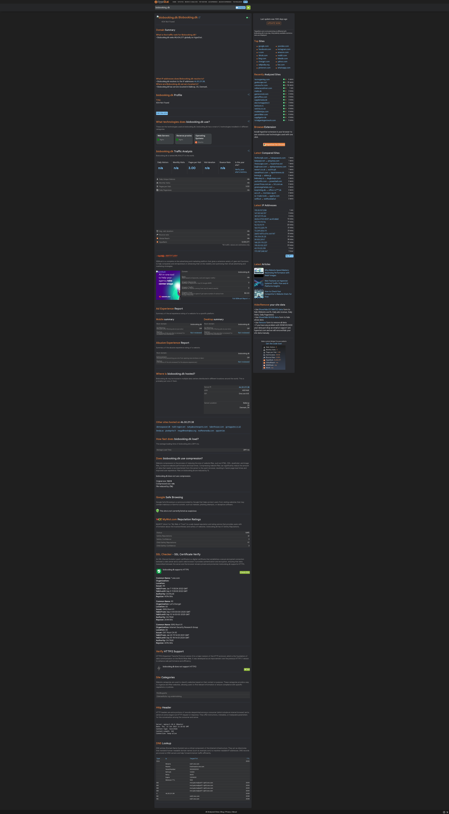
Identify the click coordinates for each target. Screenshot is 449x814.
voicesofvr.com (261, 85)
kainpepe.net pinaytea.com (266, 161)
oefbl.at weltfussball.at (265, 199)
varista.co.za (259, 109)
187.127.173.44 (260, 216)
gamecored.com (261, 94)
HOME (174, 2)
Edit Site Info (161, 113)
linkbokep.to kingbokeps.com (267, 178)
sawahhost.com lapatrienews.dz (269, 172)
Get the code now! (274, 344)
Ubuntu (200, 142)
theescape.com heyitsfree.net (268, 164)
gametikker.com (261, 114)
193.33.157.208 (260, 210)
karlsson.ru (258, 106)
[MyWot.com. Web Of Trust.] (159, 519)
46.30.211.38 (199, 81)
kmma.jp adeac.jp (262, 175)
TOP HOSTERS (203, 2)
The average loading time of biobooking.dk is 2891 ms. (177, 444)
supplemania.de (260, 100)
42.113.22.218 (260, 248)
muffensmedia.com (206, 431)
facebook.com (265, 49)
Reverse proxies (184, 136)
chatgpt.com (264, 61)
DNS (163, 743)
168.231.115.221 (260, 242)
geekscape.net (260, 82)
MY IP (245, 2)
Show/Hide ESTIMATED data (271, 309)
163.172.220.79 (260, 228)
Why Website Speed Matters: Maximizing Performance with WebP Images (277, 273)
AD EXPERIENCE (212, 2)
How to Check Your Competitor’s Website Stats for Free (278, 294)
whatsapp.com (284, 68)
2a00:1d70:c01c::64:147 (264, 234)
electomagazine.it (262, 103)
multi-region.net (178, 427)
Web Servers (163, 136)
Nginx (162, 140)
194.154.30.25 (260, 237)
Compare (241, 8)
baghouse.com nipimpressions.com (270, 167)
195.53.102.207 (260, 245)
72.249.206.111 (260, 231)
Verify (170, 651)
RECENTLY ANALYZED (191, 2)
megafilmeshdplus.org (187, 431)
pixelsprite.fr (170, 431)
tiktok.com (263, 55)
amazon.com (283, 52)
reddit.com (282, 55)
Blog (222, 812)
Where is (175, 373)
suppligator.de (260, 117)
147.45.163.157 (260, 213)
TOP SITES (180, 2)
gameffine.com (260, 97)
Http (163, 707)
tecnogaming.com (262, 79)
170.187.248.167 (261, 251)
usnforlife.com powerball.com (268, 181)
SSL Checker (178, 554)
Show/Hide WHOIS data (269, 317)
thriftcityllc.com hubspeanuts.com (270, 158)
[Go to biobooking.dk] (199, 17)
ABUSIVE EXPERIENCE (225, 2)
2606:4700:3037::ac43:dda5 (266, 219)
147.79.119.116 (260, 222)
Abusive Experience (172, 342)
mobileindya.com (261, 112)
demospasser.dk (163, 427)
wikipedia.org (264, 65)
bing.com (262, 58)
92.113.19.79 (259, 225)
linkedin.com (283, 58)
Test (248, 669)
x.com (261, 52)
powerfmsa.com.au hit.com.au (268, 184)
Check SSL (245, 572)
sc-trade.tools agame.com (266, 196)
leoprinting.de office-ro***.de (267, 190)
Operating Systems (200, 137)
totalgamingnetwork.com (265, 120)
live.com (281, 65)
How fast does (177, 439)
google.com (264, 46)
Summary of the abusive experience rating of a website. (178, 348)
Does (179, 458)
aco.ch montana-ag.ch (265, 193)
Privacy (228, 812)
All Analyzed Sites (212, 812)
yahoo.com (282, 61)
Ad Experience (169, 308)
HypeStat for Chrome (275, 144)
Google (169, 497)
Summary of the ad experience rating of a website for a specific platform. (185, 313)
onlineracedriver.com (263, 88)
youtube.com (283, 46)
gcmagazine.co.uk (233, 427)
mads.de (258, 91)
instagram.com (284, 49)
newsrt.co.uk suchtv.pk (265, 170)
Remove (262, 322)
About (234, 812)
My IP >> (289, 256)
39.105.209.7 (259, 239)
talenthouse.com (216, 427)
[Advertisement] (203, 58)
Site (165, 677)
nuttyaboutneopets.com (197, 427)
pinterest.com (264, 68)
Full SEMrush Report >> (241, 298)
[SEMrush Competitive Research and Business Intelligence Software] (166, 256)
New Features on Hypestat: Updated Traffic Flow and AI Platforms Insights (276, 283)
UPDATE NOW (274, 23)
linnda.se (160, 431)
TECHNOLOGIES (237, 2)
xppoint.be (220, 431)
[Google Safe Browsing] (157, 510)
